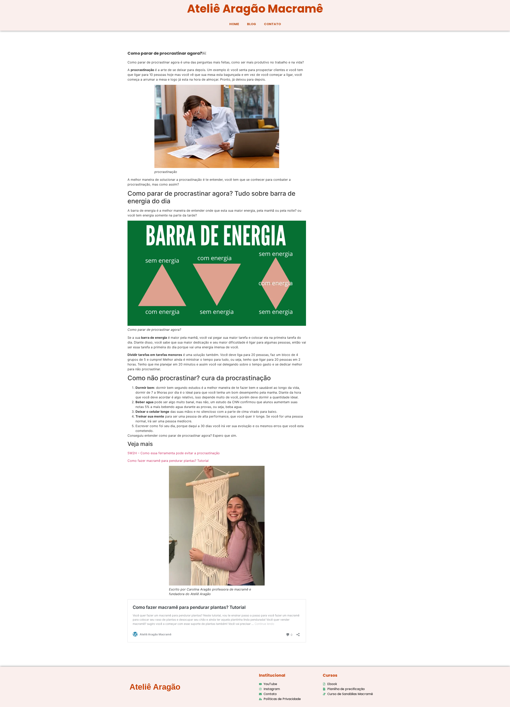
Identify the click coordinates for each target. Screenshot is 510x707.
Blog (251, 24)
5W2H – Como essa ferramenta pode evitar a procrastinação (174, 453)
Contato (272, 24)
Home (234, 24)
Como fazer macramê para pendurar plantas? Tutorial (168, 461)
